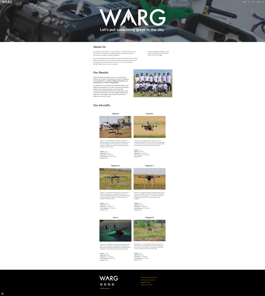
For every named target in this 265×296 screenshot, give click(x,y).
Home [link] (244, 2)
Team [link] (253, 2)
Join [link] (249, 2)
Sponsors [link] (258, 2)
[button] (263, 2)
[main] (132, 29)
